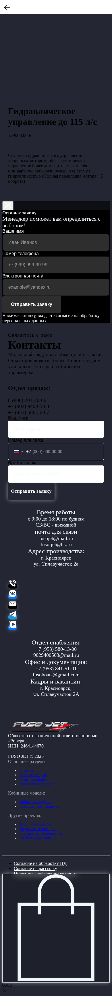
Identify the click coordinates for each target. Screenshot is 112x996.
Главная (26, 770)
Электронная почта (22, 275)
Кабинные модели (35, 802)
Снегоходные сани (35, 838)
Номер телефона (20, 253)
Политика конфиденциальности (45, 873)
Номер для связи (26, 440)
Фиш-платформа (34, 779)
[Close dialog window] (7, 205)
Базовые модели (33, 775)
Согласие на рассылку (35, 868)
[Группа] (12, 596)
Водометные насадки (38, 829)
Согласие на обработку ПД (40, 863)
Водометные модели (37, 784)
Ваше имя (13, 231)
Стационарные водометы (41, 833)
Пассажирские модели (39, 806)
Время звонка (23, 462)
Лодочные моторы (35, 824)
